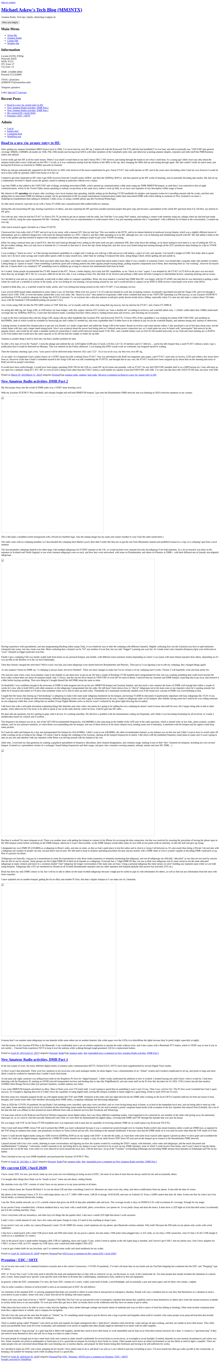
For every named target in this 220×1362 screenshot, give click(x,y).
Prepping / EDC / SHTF (18, 115)
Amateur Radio (14, 38)
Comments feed (14, 134)
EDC (65, 1253)
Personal (56, 375)
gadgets (82, 375)
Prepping (73, 1356)
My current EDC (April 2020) (21, 113)
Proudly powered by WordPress (16, 1359)
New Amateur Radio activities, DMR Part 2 (27, 107)
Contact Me (12, 40)
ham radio (92, 375)
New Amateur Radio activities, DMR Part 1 (27, 110)
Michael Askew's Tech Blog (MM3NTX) (41, 9)
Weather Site (13, 43)
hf (99, 375)
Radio (61, 1053)
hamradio (92, 1053)
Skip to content (8, 2)
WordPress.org (14, 136)
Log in (10, 128)
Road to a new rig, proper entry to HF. (25, 105)
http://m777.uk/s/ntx (17, 92)
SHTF (81, 1356)
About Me (12, 35)
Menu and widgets (10, 22)
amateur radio (71, 375)
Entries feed (12, 131)
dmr (85, 1053)
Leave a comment (128, 375)
